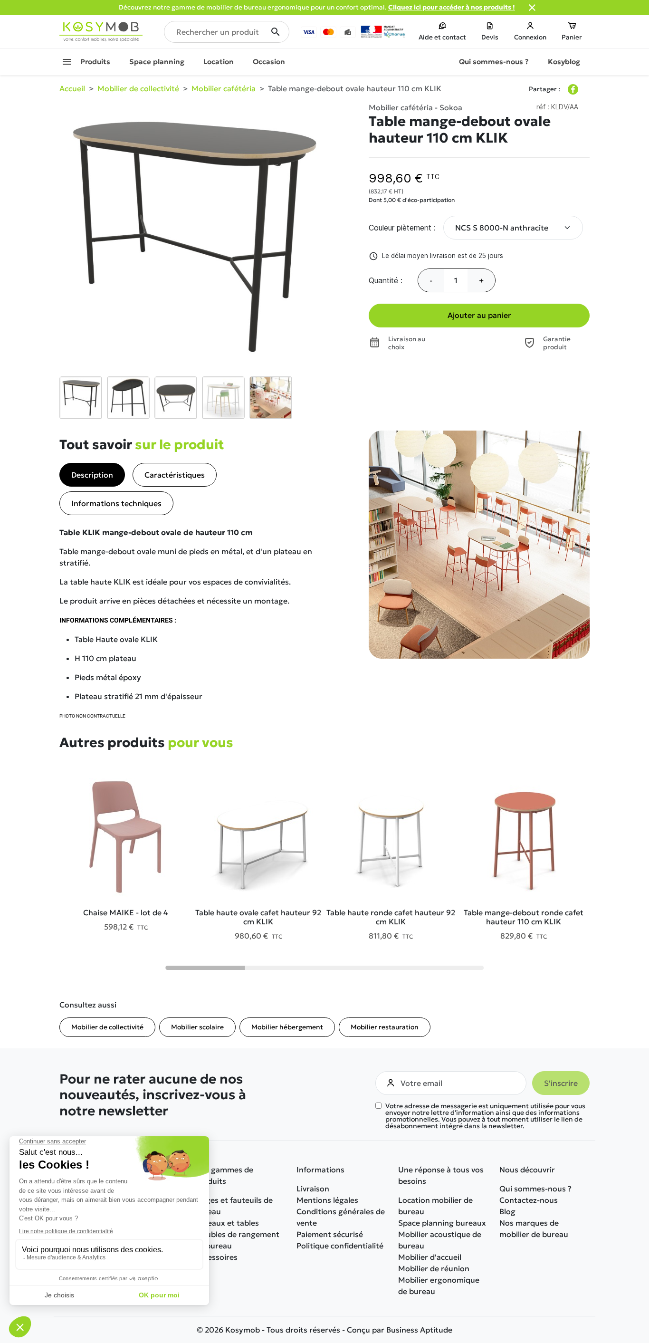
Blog (507, 1211)
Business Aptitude (419, 1329)
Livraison (312, 1188)
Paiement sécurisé (329, 1234)
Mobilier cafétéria (401, 107)
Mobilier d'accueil (429, 1257)
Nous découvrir (527, 1169)
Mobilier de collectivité (107, 1027)
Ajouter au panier (479, 315)
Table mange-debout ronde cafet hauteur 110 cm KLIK (523, 917)
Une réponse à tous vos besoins (441, 1175)
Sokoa (450, 107)
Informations (320, 1169)
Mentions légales (327, 1200)
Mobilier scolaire (197, 1027)
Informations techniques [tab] (116, 503)
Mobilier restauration (385, 1027)
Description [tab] (92, 475)
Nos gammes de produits (224, 1175)
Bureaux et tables (227, 1223)
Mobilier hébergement (287, 1027)
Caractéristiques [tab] (174, 475)
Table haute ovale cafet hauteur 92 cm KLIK (258, 917)
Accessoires (216, 1257)
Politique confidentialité (339, 1245)
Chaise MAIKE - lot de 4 (125, 912)
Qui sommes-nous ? (535, 1188)
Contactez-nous (528, 1200)
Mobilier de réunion (433, 1268)
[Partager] (573, 89)
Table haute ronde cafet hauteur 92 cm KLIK (390, 917)
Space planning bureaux (442, 1223)
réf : (542, 107)
